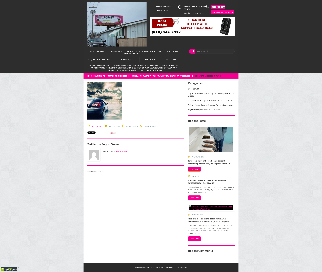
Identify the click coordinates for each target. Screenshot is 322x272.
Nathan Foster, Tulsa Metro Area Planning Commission (210, 105)
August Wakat (131, 126)
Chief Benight (193, 89)
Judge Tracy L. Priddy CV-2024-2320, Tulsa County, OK (210, 100)
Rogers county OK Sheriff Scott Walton (204, 109)
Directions (171, 59)
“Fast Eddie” (150, 59)
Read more (194, 169)
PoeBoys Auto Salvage (143, 267)
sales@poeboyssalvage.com (223, 12)
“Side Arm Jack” (127, 59)
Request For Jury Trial (99, 59)
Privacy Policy (182, 267)
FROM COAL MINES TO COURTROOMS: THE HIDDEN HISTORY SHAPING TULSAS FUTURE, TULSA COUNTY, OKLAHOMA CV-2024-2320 (134, 52)
